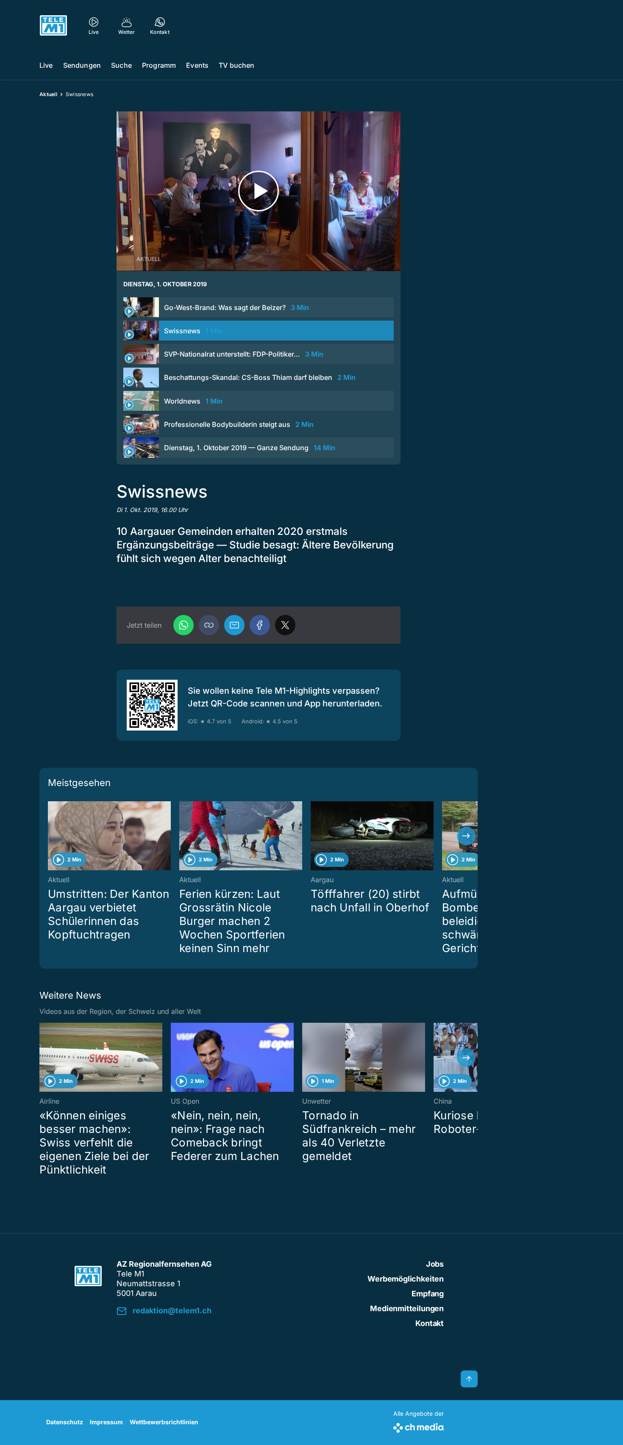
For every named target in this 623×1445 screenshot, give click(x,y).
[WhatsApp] (183, 625)
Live (46, 65)
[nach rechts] (466, 836)
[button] (209, 625)
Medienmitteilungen (407, 1308)
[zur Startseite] (53, 25)
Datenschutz (64, 1422)
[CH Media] (418, 1426)
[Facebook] (260, 625)
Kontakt (429, 1323)
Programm (159, 65)
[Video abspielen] (258, 191)
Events (197, 65)
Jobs (435, 1264)
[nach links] (51, 836)
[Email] (234, 625)
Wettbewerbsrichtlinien (164, 1422)
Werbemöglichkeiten (405, 1278)
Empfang (428, 1293)
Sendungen (82, 65)
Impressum (106, 1422)
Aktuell (48, 94)
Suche (121, 65)
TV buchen (236, 65)
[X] (285, 625)
